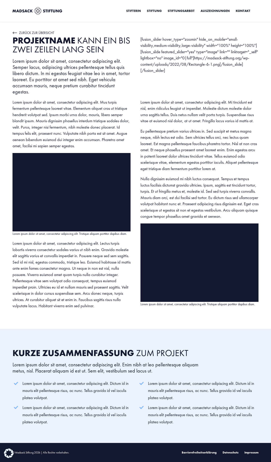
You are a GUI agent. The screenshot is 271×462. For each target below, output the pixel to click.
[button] (8, 453)
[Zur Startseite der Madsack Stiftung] (49, 11)
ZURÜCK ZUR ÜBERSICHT (36, 33)
